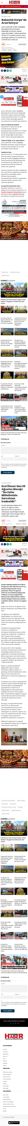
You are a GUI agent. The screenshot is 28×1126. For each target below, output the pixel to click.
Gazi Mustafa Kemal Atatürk (9, 807)
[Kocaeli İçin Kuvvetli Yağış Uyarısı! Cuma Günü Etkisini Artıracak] (7, 399)
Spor (4, 1058)
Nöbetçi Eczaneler (7, 1072)
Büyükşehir (6, 1054)
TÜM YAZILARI (22, 44)
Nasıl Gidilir (5, 1088)
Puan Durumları (7, 1079)
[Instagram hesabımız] (15, 1023)
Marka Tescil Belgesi (8, 1102)
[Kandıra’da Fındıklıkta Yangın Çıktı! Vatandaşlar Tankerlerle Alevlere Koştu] (20, 399)
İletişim (5, 1111)
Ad (2, 456)
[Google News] (24, 71)
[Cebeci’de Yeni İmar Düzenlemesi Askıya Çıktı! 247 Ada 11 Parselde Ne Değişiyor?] (20, 311)
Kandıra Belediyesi (16, 810)
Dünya (4, 1065)
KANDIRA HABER (5, 810)
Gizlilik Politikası (7, 1099)
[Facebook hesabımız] (10, 1023)
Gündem (4, 50)
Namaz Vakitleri (7, 1074)
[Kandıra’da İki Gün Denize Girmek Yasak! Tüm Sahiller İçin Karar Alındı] (7, 333)
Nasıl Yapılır (6, 1086)
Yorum (3, 445)
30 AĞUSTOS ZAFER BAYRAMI (8, 800)
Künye (4, 1108)
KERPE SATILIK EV (5, 275)
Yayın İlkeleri (6, 1097)
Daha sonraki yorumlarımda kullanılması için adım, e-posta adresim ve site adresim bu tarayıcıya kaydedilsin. (14, 465)
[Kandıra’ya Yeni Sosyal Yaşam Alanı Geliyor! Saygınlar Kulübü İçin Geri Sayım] (14, 290)
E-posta (17, 456)
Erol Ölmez (13, 804)
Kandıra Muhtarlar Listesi (9, 1106)
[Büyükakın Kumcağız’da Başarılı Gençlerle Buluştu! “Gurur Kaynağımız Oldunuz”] (20, 354)
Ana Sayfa (5, 1095)
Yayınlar (5, 1081)
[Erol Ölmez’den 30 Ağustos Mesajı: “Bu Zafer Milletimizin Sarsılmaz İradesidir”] (7, 311)
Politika (5, 1061)
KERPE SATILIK (5, 272)
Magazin (5, 1063)
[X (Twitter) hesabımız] (13, 1023)
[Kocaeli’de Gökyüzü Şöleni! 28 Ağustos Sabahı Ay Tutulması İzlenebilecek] (7, 377)
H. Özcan (8, 44)
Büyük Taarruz (21, 800)
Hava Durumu (6, 1076)
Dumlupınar (5, 804)
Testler (5, 1083)
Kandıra (10, 50)
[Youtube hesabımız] (18, 1023)
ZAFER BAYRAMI (5, 813)
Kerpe (15, 50)
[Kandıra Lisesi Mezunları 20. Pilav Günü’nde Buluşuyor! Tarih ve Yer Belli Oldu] (14, 423)
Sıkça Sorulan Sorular (8, 1104)
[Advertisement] (14, 255)
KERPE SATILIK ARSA (15, 272)
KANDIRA (21, 807)
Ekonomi (5, 1056)
